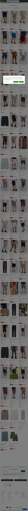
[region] (14, 80)
